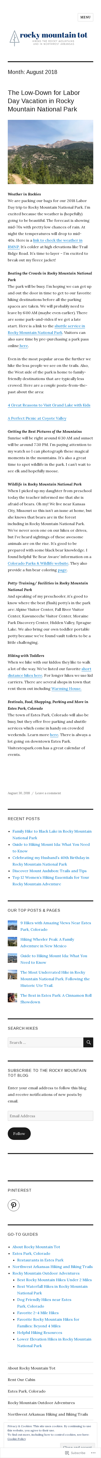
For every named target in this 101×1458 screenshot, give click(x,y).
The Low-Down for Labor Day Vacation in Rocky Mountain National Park (44, 101)
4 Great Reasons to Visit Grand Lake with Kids (49, 405)
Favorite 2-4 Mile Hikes (38, 1312)
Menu (85, 17)
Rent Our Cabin (21, 1379)
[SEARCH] (88, 1042)
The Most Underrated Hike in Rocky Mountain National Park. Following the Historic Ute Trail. (55, 979)
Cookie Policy (17, 1439)
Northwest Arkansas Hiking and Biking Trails (52, 1266)
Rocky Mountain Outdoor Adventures (46, 1273)
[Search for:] (45, 1042)
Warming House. (66, 688)
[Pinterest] (13, 1205)
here (23, 345)
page (62, 569)
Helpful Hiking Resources (39, 1332)
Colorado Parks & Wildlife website (38, 563)
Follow (19, 1133)
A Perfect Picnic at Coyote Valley (37, 418)
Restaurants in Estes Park (40, 1260)
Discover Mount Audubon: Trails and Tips (49, 870)
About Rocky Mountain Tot (36, 1246)
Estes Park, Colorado (31, 1253)
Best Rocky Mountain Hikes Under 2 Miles (54, 1279)
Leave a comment (48, 793)
